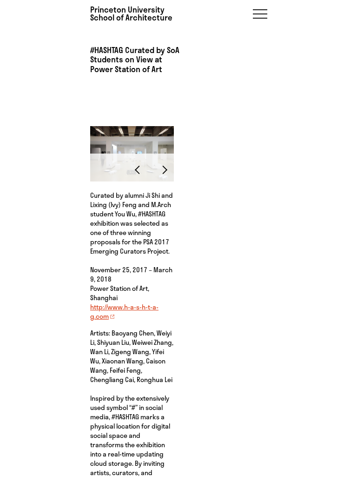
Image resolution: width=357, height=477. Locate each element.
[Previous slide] (139, 169)
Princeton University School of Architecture (131, 13)
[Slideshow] (132, 127)
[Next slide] (162, 169)
